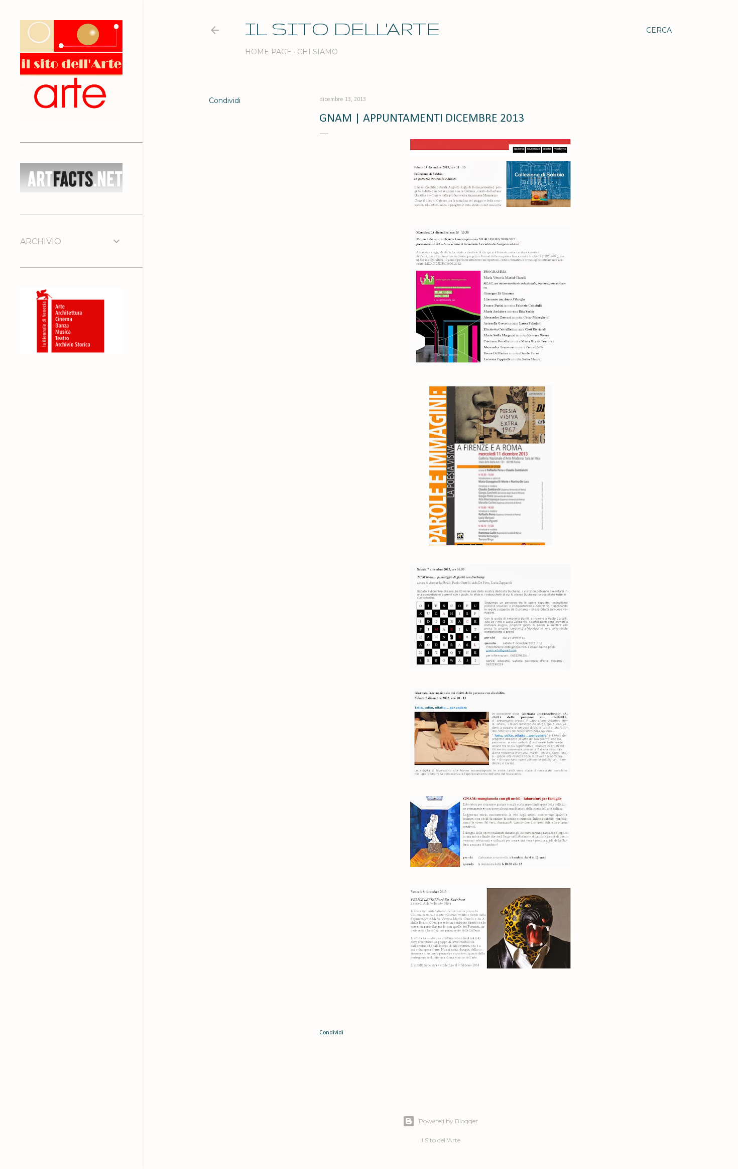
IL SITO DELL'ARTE (342, 28)
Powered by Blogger (448, 1121)
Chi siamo (317, 51)
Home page (268, 51)
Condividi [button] (224, 100)
